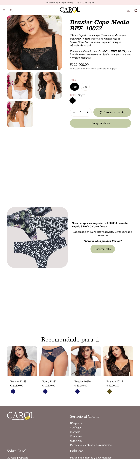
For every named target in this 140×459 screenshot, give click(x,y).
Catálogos (75, 427)
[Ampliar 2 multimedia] (20, 85)
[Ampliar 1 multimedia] (34, 42)
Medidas (75, 432)
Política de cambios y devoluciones (90, 445)
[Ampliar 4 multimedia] (20, 114)
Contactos (76, 436)
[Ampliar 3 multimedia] (48, 85)
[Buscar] (11, 10)
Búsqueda (76, 423)
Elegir (34, 371)
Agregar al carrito (114, 112)
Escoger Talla (103, 249)
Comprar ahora (101, 123)
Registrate (76, 441)
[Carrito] (136, 10)
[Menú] (4, 10)
